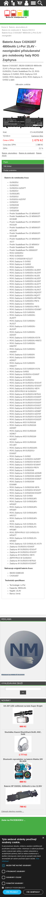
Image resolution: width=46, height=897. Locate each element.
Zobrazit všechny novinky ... (12, 811)
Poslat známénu (9, 170)
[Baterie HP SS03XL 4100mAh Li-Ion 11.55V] (22, 795)
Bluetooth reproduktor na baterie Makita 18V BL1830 (23, 760)
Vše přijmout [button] (12, 892)
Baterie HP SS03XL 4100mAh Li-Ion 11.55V (23, 786)
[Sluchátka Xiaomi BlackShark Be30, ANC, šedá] (22, 743)
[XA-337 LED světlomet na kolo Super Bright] (22, 715)
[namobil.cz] (23, 671)
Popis (5, 162)
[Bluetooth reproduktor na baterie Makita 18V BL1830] (22, 770)
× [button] (43, 838)
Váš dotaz (7, 166)
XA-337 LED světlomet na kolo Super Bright (22, 706)
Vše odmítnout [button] (33, 892)
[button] (23, 887)
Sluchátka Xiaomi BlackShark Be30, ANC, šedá (23, 733)
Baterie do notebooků (27, 153)
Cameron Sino (37, 136)
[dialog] (23, 866)
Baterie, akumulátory (9, 153)
